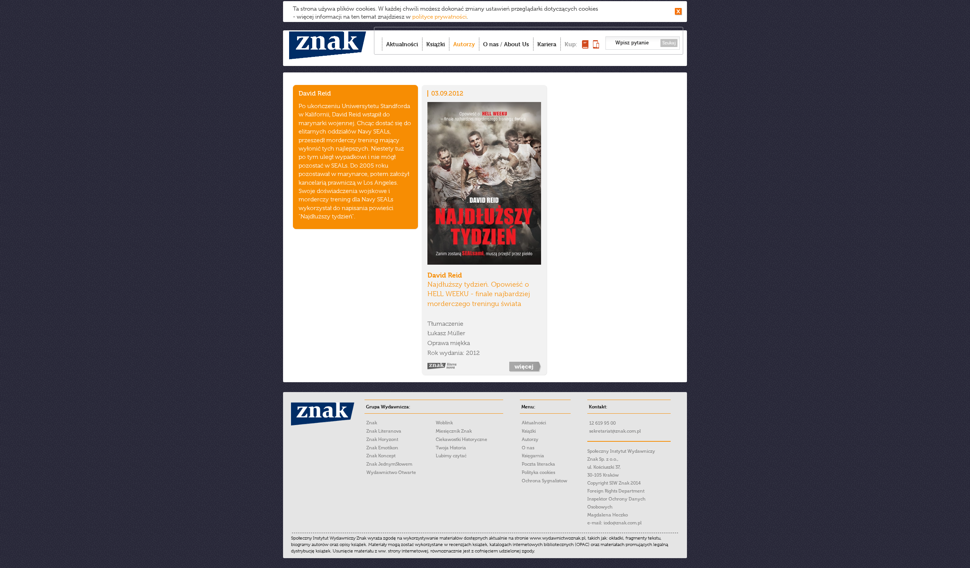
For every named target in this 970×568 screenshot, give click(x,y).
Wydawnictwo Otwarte (391, 472)
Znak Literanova (383, 431)
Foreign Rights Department (616, 491)
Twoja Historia (451, 447)
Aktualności (402, 44)
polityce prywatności (439, 16)
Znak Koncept (381, 455)
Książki (435, 44)
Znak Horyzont (382, 439)
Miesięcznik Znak (454, 431)
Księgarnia (533, 455)
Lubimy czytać (451, 455)
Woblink (444, 422)
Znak (371, 422)
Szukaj (669, 43)
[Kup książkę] (585, 46)
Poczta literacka (538, 464)
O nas (491, 44)
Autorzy (464, 44)
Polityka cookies (538, 472)
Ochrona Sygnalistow (544, 480)
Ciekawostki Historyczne (461, 439)
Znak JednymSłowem (389, 464)
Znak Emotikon (382, 447)
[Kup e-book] (596, 46)
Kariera (546, 44)
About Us (516, 44)
